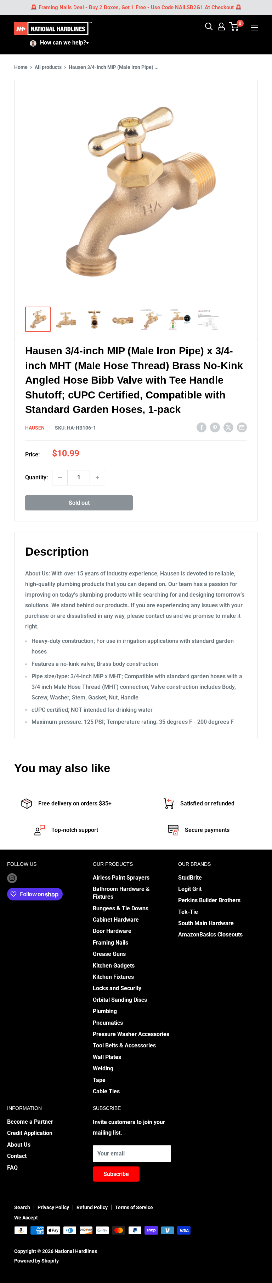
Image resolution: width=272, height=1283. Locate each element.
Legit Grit (190, 889)
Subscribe (116, 1174)
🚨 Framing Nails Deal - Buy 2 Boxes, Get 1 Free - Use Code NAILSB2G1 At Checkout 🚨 (136, 7)
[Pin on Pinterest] (215, 427)
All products (48, 67)
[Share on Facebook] (201, 427)
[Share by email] (242, 427)
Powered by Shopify (36, 1261)
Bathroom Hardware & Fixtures (121, 893)
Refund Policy (92, 1207)
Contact (17, 1156)
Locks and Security (117, 988)
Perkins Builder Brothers (209, 900)
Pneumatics (108, 1022)
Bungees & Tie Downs (120, 908)
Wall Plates (107, 1057)
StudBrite (190, 877)
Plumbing (105, 1011)
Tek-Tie (188, 912)
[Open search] (209, 26)
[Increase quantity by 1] (97, 477)
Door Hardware (112, 931)
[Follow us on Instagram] (12, 878)
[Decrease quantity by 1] (59, 477)
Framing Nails (110, 942)
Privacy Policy (53, 1207)
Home (21, 67)
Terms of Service (134, 1207)
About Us (18, 1144)
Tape (99, 1080)
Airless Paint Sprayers (121, 877)
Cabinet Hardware (116, 919)
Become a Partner (30, 1121)
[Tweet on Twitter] (228, 427)
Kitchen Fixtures (113, 977)
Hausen (35, 428)
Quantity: (36, 477)
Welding (103, 1068)
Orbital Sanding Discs (120, 1000)
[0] (234, 26)
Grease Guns (109, 954)
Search (22, 1207)
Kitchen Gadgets (114, 965)
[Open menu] (254, 27)
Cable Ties (106, 1091)
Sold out (79, 502)
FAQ (12, 1167)
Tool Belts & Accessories (124, 1045)
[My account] (221, 26)
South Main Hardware (206, 923)
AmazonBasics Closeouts (210, 934)
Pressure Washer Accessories (131, 1034)
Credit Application (29, 1133)
